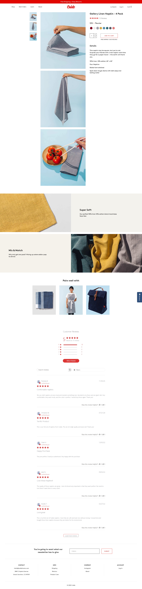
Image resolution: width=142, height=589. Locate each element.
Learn (32, 7)
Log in (121, 7)
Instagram (87, 568)
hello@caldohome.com (21, 568)
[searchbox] (52, 369)
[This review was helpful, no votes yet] (99, 405)
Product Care (54, 574)
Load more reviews (71, 536)
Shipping (54, 568)
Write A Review (71, 361)
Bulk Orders (22, 7)
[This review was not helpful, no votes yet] (103, 405)
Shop (13, 7)
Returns (54, 571)
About (40, 7)
